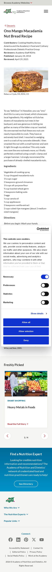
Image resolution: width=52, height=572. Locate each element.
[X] (34, 540)
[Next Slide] (44, 436)
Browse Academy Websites (17, 2)
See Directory (26, 483)
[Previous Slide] (7, 436)
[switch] (45, 285)
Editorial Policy (19, 552)
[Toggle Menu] (46, 11)
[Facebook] (10, 540)
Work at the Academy (37, 556)
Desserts (11, 25)
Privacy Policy (36, 552)
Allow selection (26, 331)
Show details (37, 313)
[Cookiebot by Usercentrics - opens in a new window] (37, 229)
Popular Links (10, 521)
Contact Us (38, 548)
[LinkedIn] (18, 540)
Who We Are (10, 507)
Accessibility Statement (19, 548)
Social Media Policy (15, 556)
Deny (26, 340)
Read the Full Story (16, 424)
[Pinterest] (26, 540)
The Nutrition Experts (15, 514)
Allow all (26, 322)
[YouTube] (41, 540)
